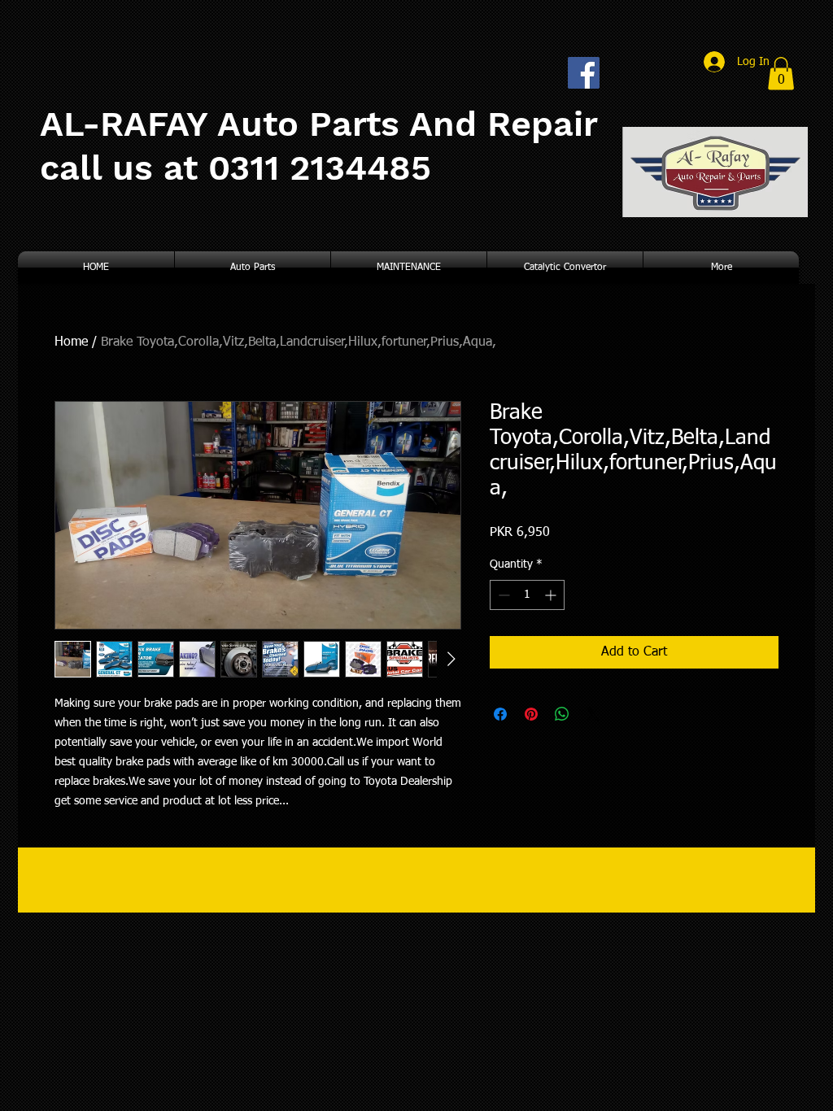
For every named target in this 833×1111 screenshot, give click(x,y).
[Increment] (552, 595)
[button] (781, 73)
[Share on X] (593, 714)
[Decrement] (502, 595)
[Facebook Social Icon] (584, 73)
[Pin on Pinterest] (531, 714)
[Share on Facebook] (500, 714)
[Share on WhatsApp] (562, 714)
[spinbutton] (527, 595)
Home (71, 342)
